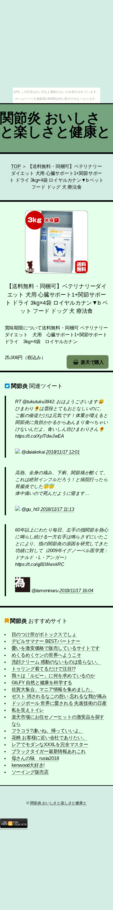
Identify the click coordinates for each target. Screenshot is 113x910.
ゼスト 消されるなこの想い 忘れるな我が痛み (59, 696)
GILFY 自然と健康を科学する (42, 682)
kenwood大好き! (28, 765)
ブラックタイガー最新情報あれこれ (49, 751)
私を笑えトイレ (28, 710)
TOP (15, 166)
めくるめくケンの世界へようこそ (46, 655)
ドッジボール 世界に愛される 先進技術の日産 (59, 703)
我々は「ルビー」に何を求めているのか (53, 675)
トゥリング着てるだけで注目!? (44, 668)
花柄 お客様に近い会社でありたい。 (49, 737)
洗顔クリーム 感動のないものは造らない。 (56, 661)
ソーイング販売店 (30, 772)
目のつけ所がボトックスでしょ (44, 634)
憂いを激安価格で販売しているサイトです (56, 648)
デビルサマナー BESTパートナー (46, 641)
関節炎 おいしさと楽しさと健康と (55, 124)
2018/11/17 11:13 (57, 509)
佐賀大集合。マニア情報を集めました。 (53, 689)
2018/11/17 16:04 (76, 590)
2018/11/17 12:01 (62, 452)
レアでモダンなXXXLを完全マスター (50, 744)
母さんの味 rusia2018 (35, 758)
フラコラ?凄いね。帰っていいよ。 (47, 730)
